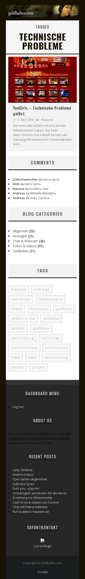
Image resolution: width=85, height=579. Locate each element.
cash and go (20, 299)
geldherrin (64, 309)
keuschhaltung (22, 338)
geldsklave (41, 328)
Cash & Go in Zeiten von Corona (36, 502)
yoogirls (38, 367)
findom (16, 309)
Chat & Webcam (25, 241)
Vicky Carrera (39, 198)
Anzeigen (20, 236)
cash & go (42, 289)
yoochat (17, 367)
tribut (15, 357)
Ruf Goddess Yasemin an (31, 511)
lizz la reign (51, 338)
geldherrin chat (23, 319)
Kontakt (43, 572)
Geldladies (21, 251)
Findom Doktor (23, 474)
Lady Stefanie (23, 470)
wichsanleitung (56, 357)
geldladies (51, 319)
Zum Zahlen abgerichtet (30, 479)
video (32, 357)
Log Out (18, 407)
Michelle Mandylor (43, 193)
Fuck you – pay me (26, 488)
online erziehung (24, 348)
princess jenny (56, 348)
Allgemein (47, 119)
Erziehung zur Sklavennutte (32, 497)
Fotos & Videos (25, 246)
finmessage (39, 309)
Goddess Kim (38, 189)
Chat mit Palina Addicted (30, 507)
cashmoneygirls (50, 299)
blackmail (18, 289)
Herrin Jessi (51, 179)
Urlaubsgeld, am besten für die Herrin (40, 493)
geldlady (18, 328)
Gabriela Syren (23, 484)
